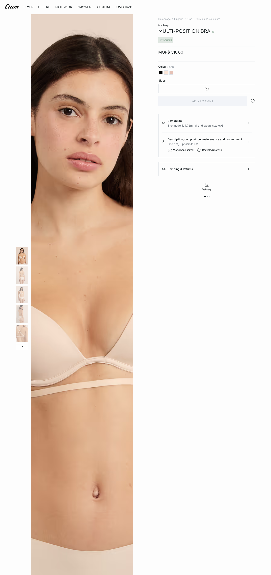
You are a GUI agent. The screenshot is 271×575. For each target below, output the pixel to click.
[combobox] (206, 88)
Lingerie (178, 18)
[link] (28, 7)
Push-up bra (213, 18)
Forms (199, 18)
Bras (189, 18)
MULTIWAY (163, 25)
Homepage (164, 18)
